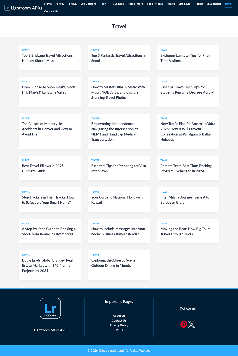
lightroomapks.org (111, 350)
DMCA (119, 330)
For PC (60, 3)
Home (48, 3)
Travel (228, 3)
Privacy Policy (119, 325)
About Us (119, 315)
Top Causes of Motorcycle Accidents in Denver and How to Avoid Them (47, 129)
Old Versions (88, 3)
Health (171, 3)
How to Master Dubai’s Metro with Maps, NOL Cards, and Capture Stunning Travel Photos (118, 93)
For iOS (72, 3)
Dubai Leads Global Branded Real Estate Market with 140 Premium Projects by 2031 (47, 266)
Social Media (155, 3)
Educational (213, 3)
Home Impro (135, 3)
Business (118, 3)
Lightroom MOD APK (50, 330)
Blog (200, 3)
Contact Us (51, 11)
